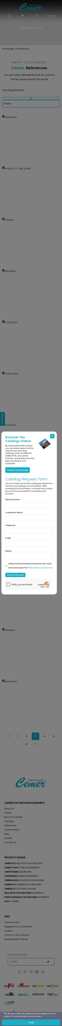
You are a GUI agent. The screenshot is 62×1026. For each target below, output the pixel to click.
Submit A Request (15, 575)
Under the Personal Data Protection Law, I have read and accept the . (30, 565)
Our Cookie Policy (49, 1016)
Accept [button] (31, 1022)
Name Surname (12, 499)
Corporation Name (14, 512)
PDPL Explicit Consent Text (40, 567)
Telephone (10, 525)
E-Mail (8, 538)
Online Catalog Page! (17, 470)
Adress (8, 551)
